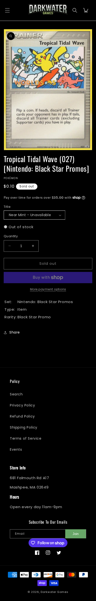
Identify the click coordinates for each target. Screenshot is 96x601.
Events (16, 449)
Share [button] (14, 332)
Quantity (11, 236)
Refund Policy (22, 416)
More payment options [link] (48, 289)
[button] (7, 10)
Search (16, 394)
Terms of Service (26, 438)
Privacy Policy (22, 405)
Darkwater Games (54, 592)
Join (76, 534)
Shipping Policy (23, 427)
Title (7, 206)
